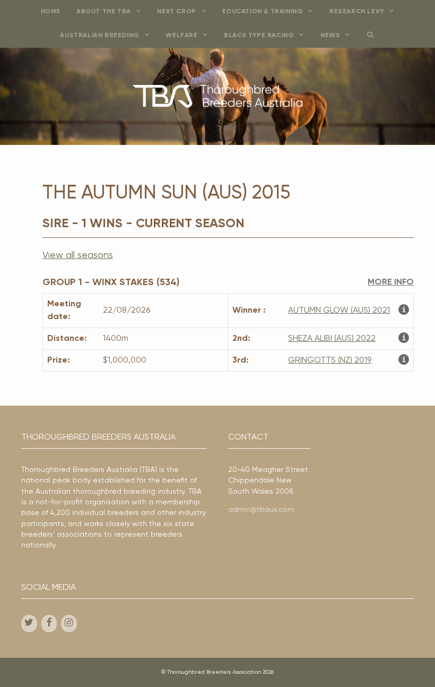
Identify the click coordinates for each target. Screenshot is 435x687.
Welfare (181, 35)
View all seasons (77, 255)
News (330, 35)
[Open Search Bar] (370, 36)
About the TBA (103, 11)
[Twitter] (29, 623)
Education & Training (262, 11)
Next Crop (176, 11)
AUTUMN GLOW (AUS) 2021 (339, 310)
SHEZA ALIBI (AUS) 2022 (332, 338)
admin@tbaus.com (261, 509)
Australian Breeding (99, 35)
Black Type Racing (259, 35)
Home (50, 11)
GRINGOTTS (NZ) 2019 (329, 360)
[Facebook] (49, 623)
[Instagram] (69, 623)
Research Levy (356, 11)
